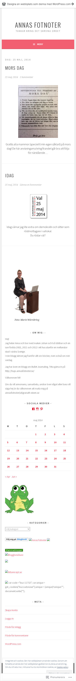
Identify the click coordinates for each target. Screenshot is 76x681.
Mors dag (14, 68)
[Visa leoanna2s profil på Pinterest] (41, 409)
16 (46, 450)
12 (8, 450)
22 (36, 458)
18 (64, 450)
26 (8, 466)
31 (55, 466)
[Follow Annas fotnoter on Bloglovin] (16, 540)
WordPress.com (13, 643)
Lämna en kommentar (31, 185)
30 (46, 466)
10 (55, 442)
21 (27, 458)
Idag (9, 175)
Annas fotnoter (38, 24)
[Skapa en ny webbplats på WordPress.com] (38, 4)
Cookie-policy (62, 667)
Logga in (9, 618)
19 (8, 458)
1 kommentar (26, 77)
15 (36, 450)
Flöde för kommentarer (16, 635)
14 (27, 450)
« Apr (7, 476)
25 (64, 458)
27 (17, 466)
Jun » (14, 476)
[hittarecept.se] (13, 572)
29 (36, 466)
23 (46, 458)
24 (55, 458)
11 (64, 442)
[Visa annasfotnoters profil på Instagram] (37, 409)
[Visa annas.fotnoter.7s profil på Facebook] (33, 409)
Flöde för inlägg (13, 627)
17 (55, 450)
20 (17, 458)
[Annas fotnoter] (37, 540)
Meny (40, 44)
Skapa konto (11, 610)
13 (17, 450)
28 (27, 466)
